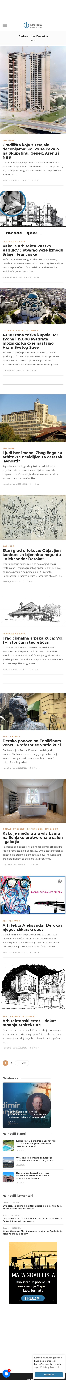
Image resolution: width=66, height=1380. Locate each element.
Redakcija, (7, 582)
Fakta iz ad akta (14, 241)
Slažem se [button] (49, 1375)
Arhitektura (11, 736)
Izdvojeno (33, 330)
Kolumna (9, 140)
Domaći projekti (14, 829)
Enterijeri (34, 829)
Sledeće (22, 1063)
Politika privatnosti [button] (49, 1367)
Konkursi (9, 546)
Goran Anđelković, (10, 277)
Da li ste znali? (13, 330)
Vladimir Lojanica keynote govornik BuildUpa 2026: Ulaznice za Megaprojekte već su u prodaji (26, 1114)
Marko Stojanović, (10, 180)
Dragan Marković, (10, 864)
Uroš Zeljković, (9, 370)
